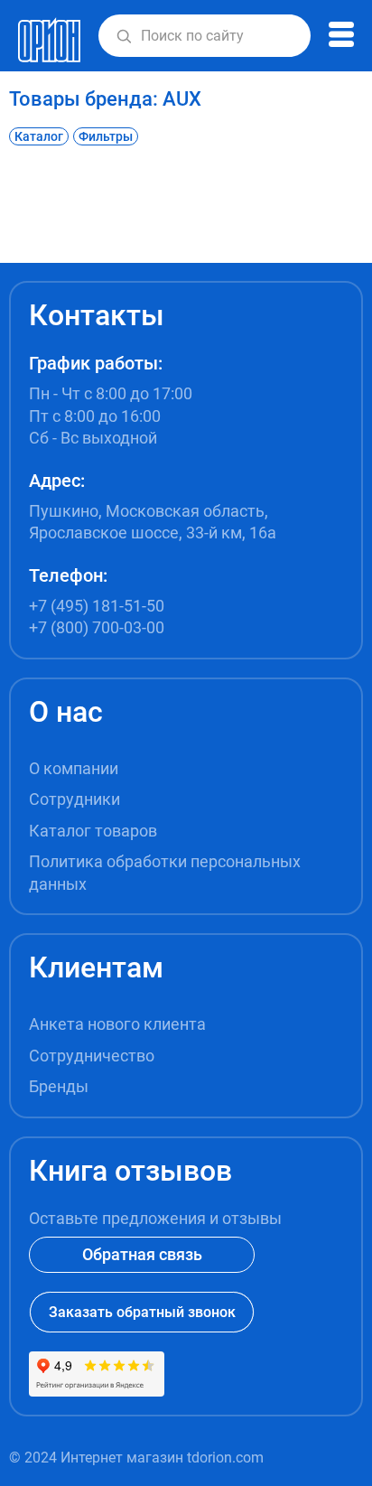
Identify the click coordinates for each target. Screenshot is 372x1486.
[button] (124, 36)
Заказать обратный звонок (142, 1312)
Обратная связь (142, 1254)
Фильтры (106, 136)
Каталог (38, 136)
